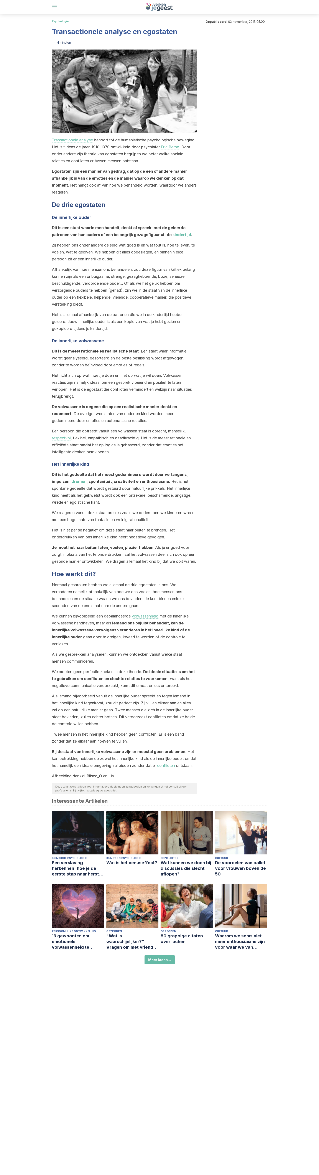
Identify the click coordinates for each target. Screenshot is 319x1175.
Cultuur (221, 858)
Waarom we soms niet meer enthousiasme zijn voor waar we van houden (240, 941)
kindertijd (182, 234)
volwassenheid (145, 616)
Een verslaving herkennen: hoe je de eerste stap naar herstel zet (77, 868)
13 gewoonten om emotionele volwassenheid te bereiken (70, 941)
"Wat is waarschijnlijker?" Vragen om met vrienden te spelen (132, 941)
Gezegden (114, 931)
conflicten (166, 765)
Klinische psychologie (69, 858)
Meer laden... (159, 960)
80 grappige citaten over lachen (182, 938)
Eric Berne (170, 147)
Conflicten (170, 858)
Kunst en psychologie (123, 858)
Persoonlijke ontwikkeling (74, 931)
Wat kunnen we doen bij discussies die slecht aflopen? (186, 868)
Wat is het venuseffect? (131, 862)
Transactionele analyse (72, 140)
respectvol (61, 438)
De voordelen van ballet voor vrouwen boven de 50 (240, 868)
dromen (79, 481)
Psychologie (60, 21)
